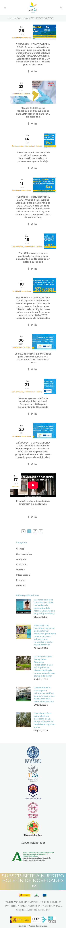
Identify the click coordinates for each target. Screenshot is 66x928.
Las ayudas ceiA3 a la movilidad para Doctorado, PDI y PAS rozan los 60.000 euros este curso (33, 358)
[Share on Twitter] (32, 71)
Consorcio (21, 564)
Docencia (21, 559)
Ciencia (20, 549)
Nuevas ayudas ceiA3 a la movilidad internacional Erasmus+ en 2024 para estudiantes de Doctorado (33, 402)
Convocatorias (24, 554)
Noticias (27, 94)
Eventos (20, 569)
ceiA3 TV (15, 487)
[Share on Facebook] (28, 71)
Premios (20, 580)
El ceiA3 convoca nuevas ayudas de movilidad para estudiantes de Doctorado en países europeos (33, 257)
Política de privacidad (37, 926)
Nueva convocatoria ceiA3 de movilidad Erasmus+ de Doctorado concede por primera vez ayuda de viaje (33, 157)
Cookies (22, 926)
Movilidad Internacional (21, 38)
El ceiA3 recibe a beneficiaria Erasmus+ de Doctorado (33, 502)
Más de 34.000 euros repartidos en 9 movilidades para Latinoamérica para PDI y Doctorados (33, 112)
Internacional (23, 575)
